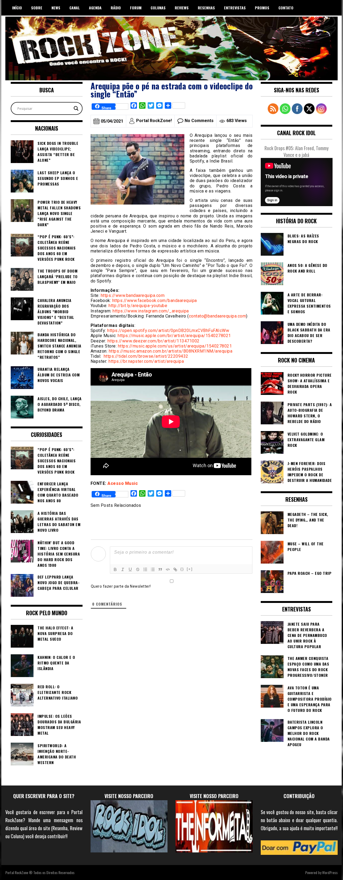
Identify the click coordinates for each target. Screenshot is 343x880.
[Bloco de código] (168, 569)
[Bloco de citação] (160, 569)
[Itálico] (122, 569)
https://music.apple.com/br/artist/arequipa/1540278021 (174, 335)
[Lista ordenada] (145, 569)
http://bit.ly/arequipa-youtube (138, 305)
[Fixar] (137, 569)
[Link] (175, 569)
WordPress (330, 872)
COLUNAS (158, 7)
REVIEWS (182, 7)
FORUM (135, 7)
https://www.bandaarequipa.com (133, 295)
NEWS (55, 7)
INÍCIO (17, 7)
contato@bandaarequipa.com (217, 316)
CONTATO (285, 7)
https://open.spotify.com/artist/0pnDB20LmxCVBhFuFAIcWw (168, 330)
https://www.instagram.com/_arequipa (151, 311)
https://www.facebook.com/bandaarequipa (154, 300)
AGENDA (95, 7)
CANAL (74, 7)
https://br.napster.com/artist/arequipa (146, 361)
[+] (190, 569)
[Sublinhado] (130, 569)
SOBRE (36, 7)
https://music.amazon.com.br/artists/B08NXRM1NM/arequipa (171, 351)
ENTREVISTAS (235, 7)
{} (182, 569)
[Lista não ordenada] (152, 569)
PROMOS (262, 7)
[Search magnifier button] (76, 108)
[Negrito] (115, 569)
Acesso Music (122, 483)
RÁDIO (116, 7)
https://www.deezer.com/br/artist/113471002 (153, 340)
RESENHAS (206, 7)
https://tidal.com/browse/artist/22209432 (146, 356)
